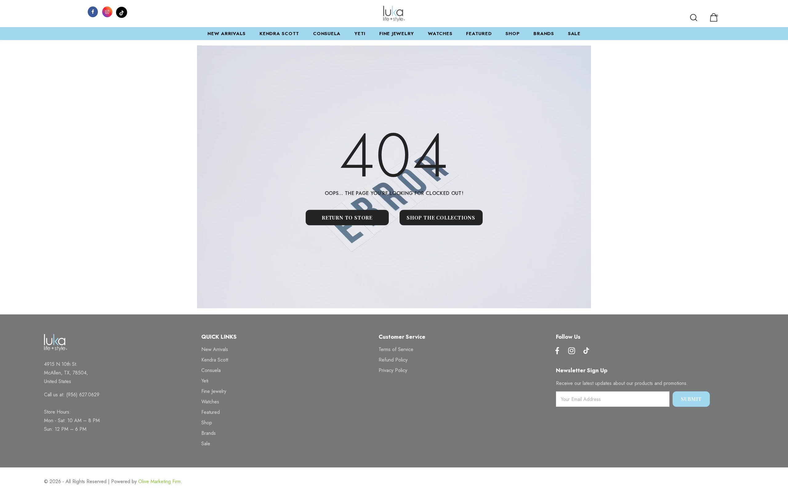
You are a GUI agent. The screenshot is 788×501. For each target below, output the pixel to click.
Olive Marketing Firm (159, 481)
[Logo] (394, 14)
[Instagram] (107, 11)
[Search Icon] (693, 17)
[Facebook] (92, 11)
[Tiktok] (586, 351)
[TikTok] (121, 11)
